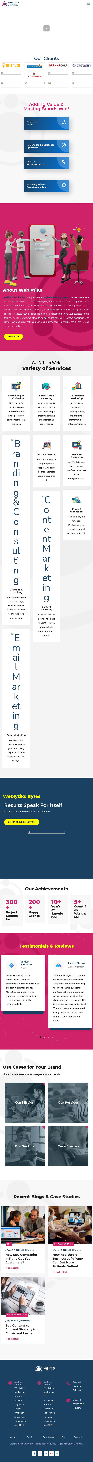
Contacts (78, 1437)
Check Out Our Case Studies (21, 822)
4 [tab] (52, 1037)
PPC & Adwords (46, 454)
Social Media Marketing (46, 397)
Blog (64, 1437)
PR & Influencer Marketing (76, 397)
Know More (13, 336)
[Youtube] (51, 1453)
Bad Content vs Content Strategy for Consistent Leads (21, 1329)
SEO (9, 1244)
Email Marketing (16, 735)
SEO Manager (28, 1250)
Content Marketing (46, 608)
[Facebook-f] (34, 1453)
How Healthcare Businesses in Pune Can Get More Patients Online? (68, 1260)
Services (31, 1437)
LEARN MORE (13, 1268)
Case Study (48, 1437)
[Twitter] (57, 1453)
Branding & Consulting (16, 591)
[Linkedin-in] (46, 1453)
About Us (14, 1437)
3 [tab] (48, 1037)
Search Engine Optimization (16, 397)
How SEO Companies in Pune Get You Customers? (21, 1258)
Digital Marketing (63, 1244)
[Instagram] (40, 1453)
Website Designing (77, 456)
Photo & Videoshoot (76, 510)
